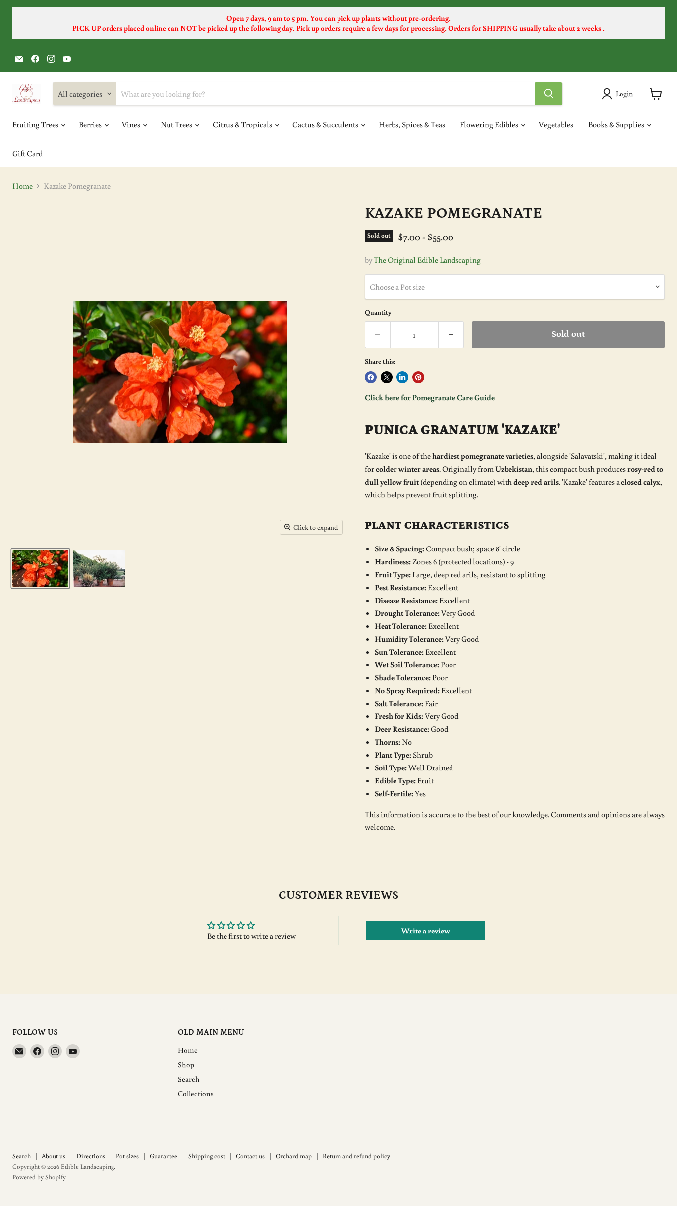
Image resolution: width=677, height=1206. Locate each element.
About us (53, 1156)
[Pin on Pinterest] (418, 377)
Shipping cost (206, 1156)
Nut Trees (177, 124)
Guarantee (163, 1156)
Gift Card (27, 153)
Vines (132, 124)
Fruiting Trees (36, 124)
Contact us (250, 1156)
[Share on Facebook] (371, 377)
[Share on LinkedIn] (402, 377)
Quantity (378, 312)
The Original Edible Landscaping (427, 260)
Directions (90, 1156)
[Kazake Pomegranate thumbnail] (40, 568)
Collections (196, 1093)
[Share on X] (387, 377)
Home (22, 185)
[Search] (548, 93)
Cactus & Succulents (326, 124)
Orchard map (294, 1156)
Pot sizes (127, 1156)
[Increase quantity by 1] (451, 334)
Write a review (425, 930)
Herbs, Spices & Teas (412, 124)
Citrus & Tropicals (243, 124)
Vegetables (556, 124)
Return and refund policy (356, 1156)
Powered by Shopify (39, 1177)
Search (189, 1079)
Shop (186, 1064)
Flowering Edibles (490, 124)
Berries (91, 124)
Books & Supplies (617, 124)
